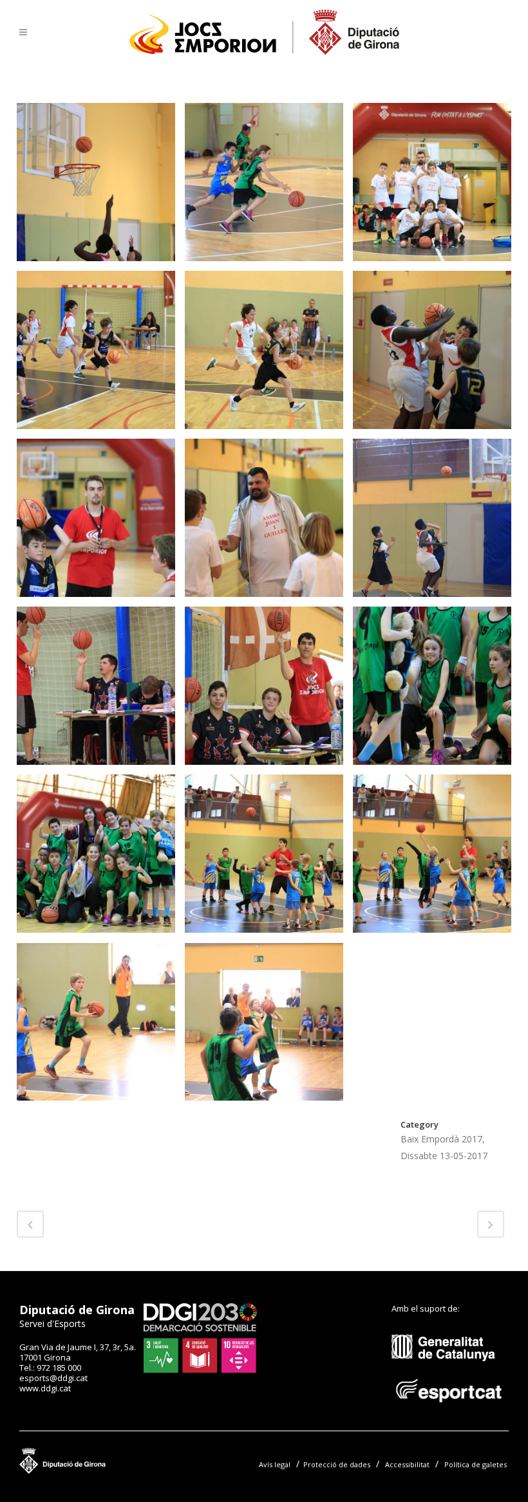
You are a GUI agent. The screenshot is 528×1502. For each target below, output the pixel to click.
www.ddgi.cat (45, 1388)
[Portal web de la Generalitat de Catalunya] (449, 1371)
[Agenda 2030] (200, 1369)
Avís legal (274, 1464)
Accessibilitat (407, 1464)
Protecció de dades (336, 1464)
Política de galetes (475, 1464)
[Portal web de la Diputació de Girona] (118, 1471)
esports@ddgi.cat (53, 1378)
